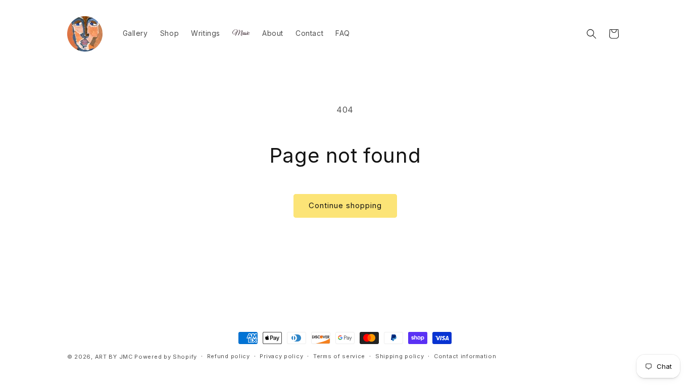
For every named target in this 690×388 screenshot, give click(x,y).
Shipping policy (399, 356)
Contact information (465, 356)
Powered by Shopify (165, 356)
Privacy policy (281, 356)
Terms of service (339, 356)
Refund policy (228, 356)
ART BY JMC (114, 356)
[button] (591, 34)
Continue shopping (345, 205)
